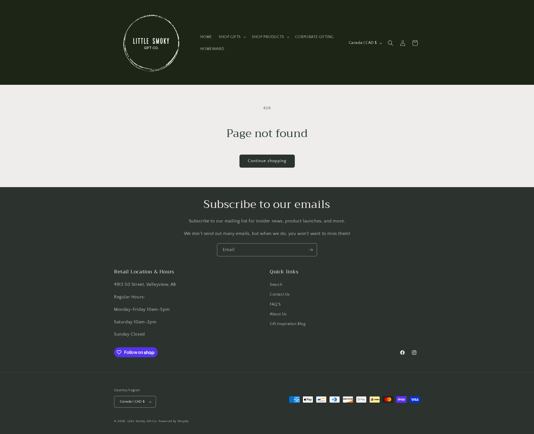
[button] (231, 37)
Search (276, 284)
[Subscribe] (311, 249)
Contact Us (280, 294)
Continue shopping (267, 160)
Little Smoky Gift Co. (142, 421)
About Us (278, 314)
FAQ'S (275, 304)
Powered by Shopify (174, 421)
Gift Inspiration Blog (288, 324)
